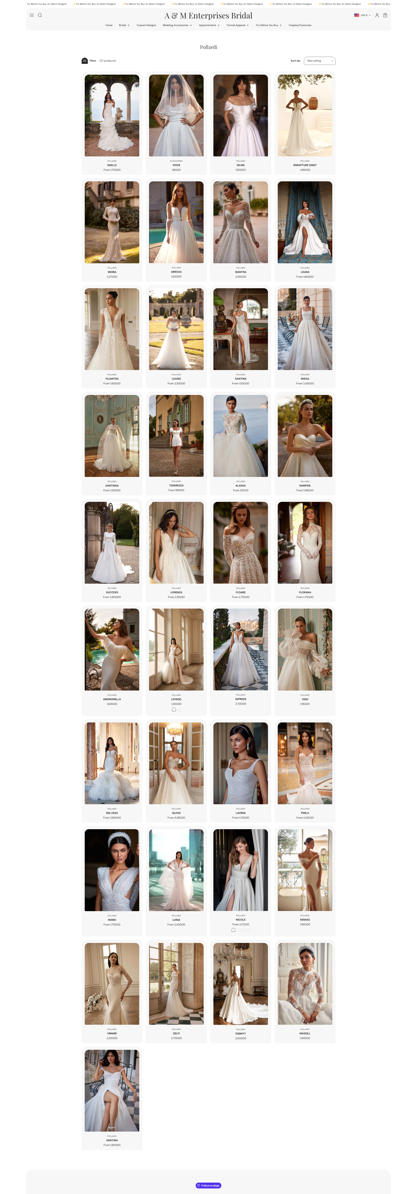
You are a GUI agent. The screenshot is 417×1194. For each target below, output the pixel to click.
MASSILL (305, 1033)
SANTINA (240, 378)
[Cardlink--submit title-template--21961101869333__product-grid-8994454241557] (305, 222)
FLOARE (240, 592)
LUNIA (176, 920)
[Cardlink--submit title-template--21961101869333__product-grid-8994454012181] (112, 329)
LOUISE (176, 378)
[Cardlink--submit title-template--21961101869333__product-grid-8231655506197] (112, 984)
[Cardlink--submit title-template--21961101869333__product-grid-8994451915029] (176, 329)
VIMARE (112, 1033)
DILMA (241, 165)
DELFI (176, 1033)
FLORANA (305, 592)
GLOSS (176, 813)
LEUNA (305, 272)
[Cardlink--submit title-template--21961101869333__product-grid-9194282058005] (176, 115)
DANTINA (112, 1140)
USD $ (364, 15)
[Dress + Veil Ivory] (243, 930)
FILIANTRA (112, 378)
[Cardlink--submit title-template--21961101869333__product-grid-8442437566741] (176, 543)
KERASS (305, 919)
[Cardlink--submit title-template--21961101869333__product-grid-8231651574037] (112, 1091)
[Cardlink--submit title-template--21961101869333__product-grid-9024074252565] (176, 222)
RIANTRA (240, 272)
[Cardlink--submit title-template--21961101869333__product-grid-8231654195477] (176, 984)
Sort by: (296, 60)
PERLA (305, 813)
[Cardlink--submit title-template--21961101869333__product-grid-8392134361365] (112, 649)
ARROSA (176, 272)
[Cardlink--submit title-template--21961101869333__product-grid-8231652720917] (240, 984)
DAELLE (112, 165)
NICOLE (240, 919)
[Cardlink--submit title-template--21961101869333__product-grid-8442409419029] (240, 543)
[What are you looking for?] (39, 15)
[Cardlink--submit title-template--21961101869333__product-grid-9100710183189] (112, 222)
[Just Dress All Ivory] (233, 930)
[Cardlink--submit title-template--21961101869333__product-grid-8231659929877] (112, 870)
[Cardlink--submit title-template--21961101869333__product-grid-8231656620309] (305, 870)
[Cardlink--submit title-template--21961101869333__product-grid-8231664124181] (112, 763)
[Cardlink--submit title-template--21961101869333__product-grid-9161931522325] (305, 115)
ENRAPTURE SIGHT (305, 165)
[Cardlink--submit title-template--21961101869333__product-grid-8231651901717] (305, 984)
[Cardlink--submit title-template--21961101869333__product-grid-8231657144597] (240, 870)
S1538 (176, 165)
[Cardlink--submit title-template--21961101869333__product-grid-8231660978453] (305, 763)
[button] (124, 25)
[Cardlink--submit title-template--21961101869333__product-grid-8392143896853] (305, 543)
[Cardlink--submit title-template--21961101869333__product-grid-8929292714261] (240, 329)
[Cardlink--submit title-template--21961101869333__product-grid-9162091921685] (240, 115)
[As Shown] (174, 709)
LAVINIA (241, 813)
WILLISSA (112, 813)
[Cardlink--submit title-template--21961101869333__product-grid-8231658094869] (176, 870)
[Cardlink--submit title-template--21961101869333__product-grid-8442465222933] (112, 543)
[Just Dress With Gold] (238, 930)
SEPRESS (240, 699)
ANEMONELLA (112, 699)
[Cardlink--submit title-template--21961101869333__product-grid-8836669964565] (176, 436)
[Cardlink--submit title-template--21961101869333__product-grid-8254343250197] (240, 649)
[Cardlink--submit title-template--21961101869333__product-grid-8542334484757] (240, 436)
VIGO (305, 699)
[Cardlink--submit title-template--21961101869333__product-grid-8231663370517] (176, 763)
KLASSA (241, 485)
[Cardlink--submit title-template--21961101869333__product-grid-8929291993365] (305, 329)
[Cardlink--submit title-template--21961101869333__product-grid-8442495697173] (305, 436)
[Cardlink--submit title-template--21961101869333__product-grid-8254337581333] (305, 649)
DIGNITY (241, 1033)
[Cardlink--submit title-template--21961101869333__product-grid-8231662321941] (240, 763)
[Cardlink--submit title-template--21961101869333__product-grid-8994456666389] (240, 222)
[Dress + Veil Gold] (248, 930)
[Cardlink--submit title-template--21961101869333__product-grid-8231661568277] (112, 115)
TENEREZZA (176, 485)
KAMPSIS (305, 485)
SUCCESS (112, 592)
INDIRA (112, 272)
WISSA (305, 378)
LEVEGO (176, 699)
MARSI (112, 920)
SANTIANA (112, 485)
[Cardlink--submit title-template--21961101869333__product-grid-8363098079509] (176, 649)
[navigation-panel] (31, 15)
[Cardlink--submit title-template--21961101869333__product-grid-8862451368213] (112, 436)
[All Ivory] (178, 709)
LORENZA (176, 592)
